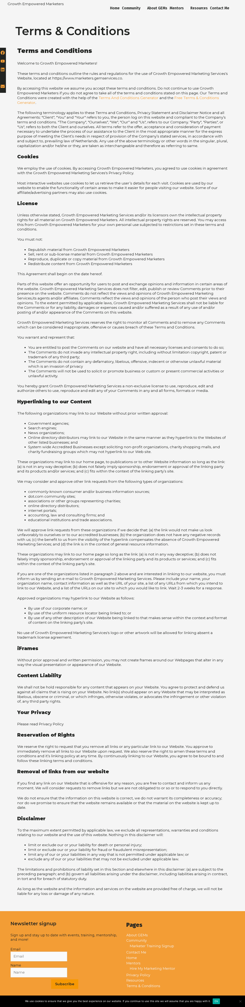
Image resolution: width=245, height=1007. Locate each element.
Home (115, 8)
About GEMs (157, 8)
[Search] (233, 8)
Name (16, 965)
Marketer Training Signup (152, 946)
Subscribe (64, 984)
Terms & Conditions (143, 986)
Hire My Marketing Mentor (152, 969)
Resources (199, 8)
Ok (216, 1001)
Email (15, 949)
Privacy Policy (138, 975)
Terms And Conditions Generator (128, 98)
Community (131, 8)
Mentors (177, 8)
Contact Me (219, 8)
